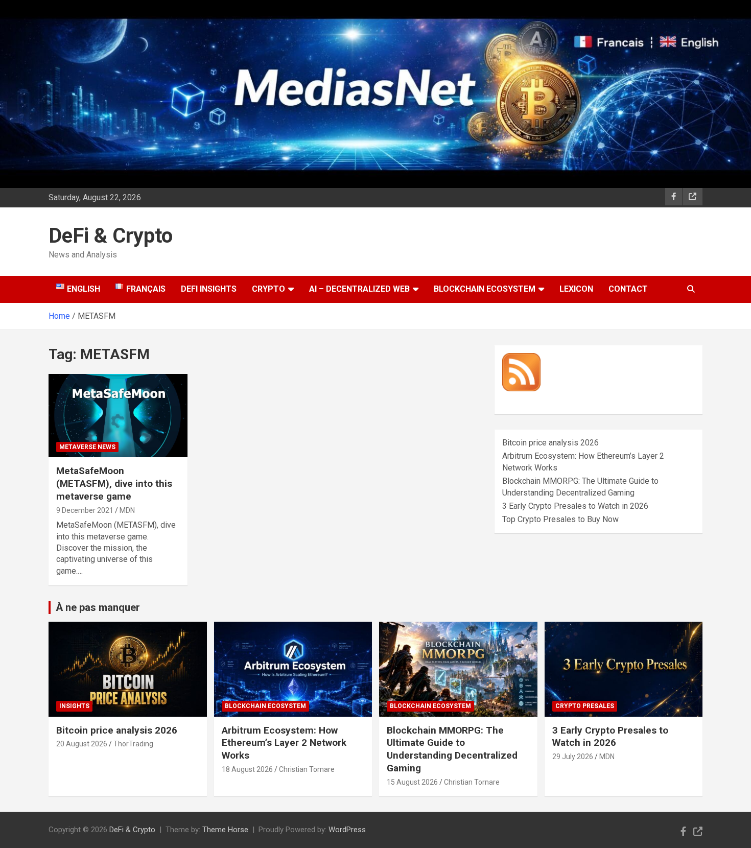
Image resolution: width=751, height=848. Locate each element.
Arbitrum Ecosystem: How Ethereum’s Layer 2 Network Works (284, 742)
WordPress (347, 829)
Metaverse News (87, 447)
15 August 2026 (412, 782)
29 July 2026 (572, 756)
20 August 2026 (81, 744)
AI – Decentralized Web (359, 289)
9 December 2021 (84, 510)
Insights (74, 706)
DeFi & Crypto (111, 236)
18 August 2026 (247, 769)
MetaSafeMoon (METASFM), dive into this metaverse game (114, 483)
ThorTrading (133, 744)
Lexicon (576, 289)
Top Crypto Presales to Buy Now (560, 519)
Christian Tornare (307, 769)
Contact (628, 289)
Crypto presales (584, 706)
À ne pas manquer (98, 607)
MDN (127, 510)
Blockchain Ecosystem (484, 289)
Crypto (268, 289)
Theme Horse (225, 829)
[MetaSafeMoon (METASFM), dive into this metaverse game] (117, 416)
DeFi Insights (209, 289)
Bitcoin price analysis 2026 (550, 442)
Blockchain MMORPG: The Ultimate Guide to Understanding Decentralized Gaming (452, 749)
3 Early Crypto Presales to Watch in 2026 (575, 506)
